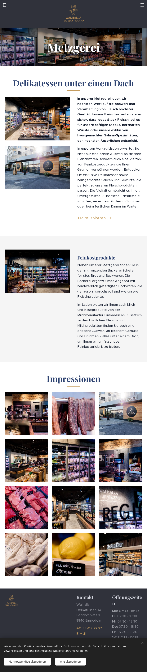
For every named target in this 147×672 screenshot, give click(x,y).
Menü (142, 5)
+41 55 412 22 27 (89, 628)
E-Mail (81, 633)
